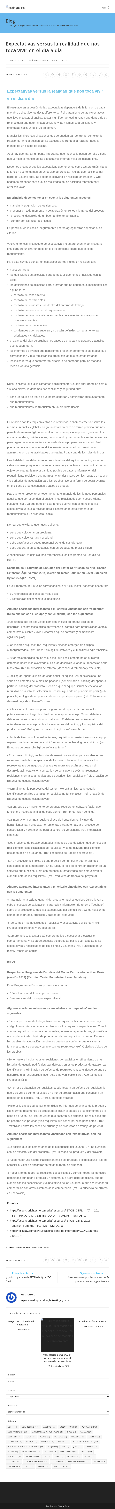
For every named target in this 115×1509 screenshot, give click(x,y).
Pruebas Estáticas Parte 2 (92, 1321)
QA (47, 1456)
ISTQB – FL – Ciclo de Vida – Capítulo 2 (22, 1323)
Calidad (86, 1432)
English (94, 1437)
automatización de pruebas (47, 1432)
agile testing (20, 1247)
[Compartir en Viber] (73, 74)
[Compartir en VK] (79, 74)
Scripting (73, 1456)
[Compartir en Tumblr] (93, 74)
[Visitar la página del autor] (11, 1297)
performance (68, 1451)
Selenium (14, 1461)
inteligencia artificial (86, 1442)
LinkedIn (91, 1446)
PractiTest (14, 1456)
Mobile (13, 1451)
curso (30, 1437)
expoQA (31, 1442)
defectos (60, 1437)
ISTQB (64, 60)
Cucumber (14, 1437)
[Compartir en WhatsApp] (106, 74)
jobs (77, 1446)
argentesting (69, 1427)
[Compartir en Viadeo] (100, 74)
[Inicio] (6, 25)
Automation (89, 1427)
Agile (54, 60)
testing (46, 1247)
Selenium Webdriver (35, 1461)
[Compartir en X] (46, 74)
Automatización (18, 1432)
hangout (47, 1442)
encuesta (77, 1437)
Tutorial (14, 1466)
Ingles (63, 1442)
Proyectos (33, 1456)
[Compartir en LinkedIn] (66, 74)
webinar (43, 1466)
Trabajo (99, 1461)
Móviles (50, 1451)
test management (78, 1461)
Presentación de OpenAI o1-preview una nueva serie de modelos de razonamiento (57, 1358)
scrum (89, 1456)
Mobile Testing (31, 1451)
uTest (28, 1466)
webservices (61, 1466)
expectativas (31, 1247)
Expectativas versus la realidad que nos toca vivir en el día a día (49, 25)
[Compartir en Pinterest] (59, 74)
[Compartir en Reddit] (86, 74)
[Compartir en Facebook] (52, 74)
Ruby (59, 1456)
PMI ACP (86, 1451)
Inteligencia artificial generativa (26, 1446)
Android (49, 1427)
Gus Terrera (15, 60)
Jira (65, 1446)
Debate (45, 1437)
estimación (15, 1442)
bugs (71, 1432)
